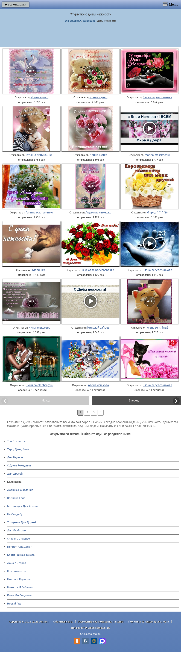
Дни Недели (15, 457)
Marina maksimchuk (157, 155)
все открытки (15, 4)
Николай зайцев (98, 327)
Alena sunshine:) (157, 327)
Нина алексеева (39, 327)
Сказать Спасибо (18, 538)
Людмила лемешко (98, 212)
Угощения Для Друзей (21, 522)
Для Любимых (16, 530)
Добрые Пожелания (20, 490)
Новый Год (14, 603)
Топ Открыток (16, 441)
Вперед (134, 400)
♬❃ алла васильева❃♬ (98, 270)
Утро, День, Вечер (18, 449)
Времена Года (16, 498)
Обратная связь (63, 621)
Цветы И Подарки (19, 579)
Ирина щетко (39, 97)
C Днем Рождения (19, 465)
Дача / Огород (16, 563)
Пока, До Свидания (20, 595)
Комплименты (16, 571)
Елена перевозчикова (157, 97)
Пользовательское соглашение (90, 627)
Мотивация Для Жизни (22, 506)
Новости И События (20, 587)
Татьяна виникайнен (39, 155)
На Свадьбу (15, 514)
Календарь (89, 20)
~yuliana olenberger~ (39, 385)
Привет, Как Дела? (19, 546)
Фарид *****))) (157, 212)
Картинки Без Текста (21, 554)
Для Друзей (15, 473)
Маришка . (39, 270)
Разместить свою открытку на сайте (100, 621)
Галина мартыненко (39, 212)
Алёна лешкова (98, 385)
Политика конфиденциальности (148, 621)
